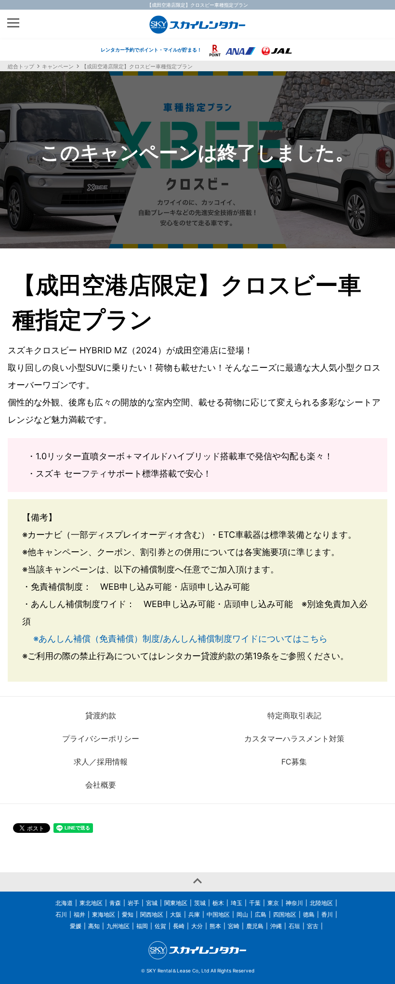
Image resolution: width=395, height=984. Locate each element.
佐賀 (160, 926)
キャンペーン (58, 66)
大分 (197, 926)
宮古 (312, 926)
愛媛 (75, 926)
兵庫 (194, 914)
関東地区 (175, 902)
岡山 (242, 914)
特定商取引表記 (294, 715)
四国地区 (284, 914)
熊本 (215, 926)
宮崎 (233, 926)
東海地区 (103, 914)
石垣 (294, 926)
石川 (61, 914)
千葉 (255, 902)
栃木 (218, 902)
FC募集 (294, 761)
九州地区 (118, 926)
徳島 (309, 914)
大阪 (176, 914)
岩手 (133, 902)
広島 (260, 914)
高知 (94, 926)
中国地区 (218, 914)
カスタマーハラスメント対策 (294, 738)
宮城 (152, 902)
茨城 (200, 902)
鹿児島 (254, 926)
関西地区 (151, 914)
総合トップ (21, 66)
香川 (327, 914)
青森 (115, 902)
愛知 (127, 914)
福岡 (142, 926)
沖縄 (276, 926)
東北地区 (91, 902)
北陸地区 (321, 902)
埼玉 (236, 902)
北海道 (64, 902)
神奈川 (294, 902)
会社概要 (100, 785)
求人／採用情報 (101, 761)
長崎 (178, 926)
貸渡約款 (100, 715)
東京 (273, 902)
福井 (79, 914)
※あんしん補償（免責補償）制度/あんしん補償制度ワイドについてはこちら (180, 639)
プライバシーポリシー (100, 738)
